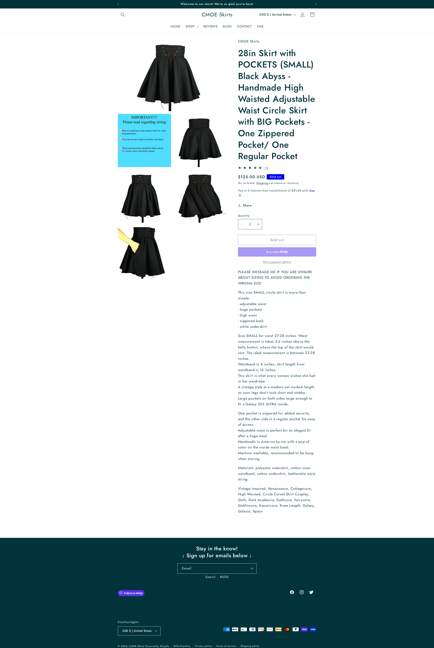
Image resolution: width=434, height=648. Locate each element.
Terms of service (226, 645)
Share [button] (247, 205)
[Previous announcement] (118, 4)
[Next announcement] (316, 4)
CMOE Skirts (136, 646)
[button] (122, 14)
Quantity (244, 216)
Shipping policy (250, 645)
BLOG (224, 577)
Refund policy (182, 645)
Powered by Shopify (157, 646)
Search (210, 577)
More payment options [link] (277, 262)
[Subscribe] (252, 568)
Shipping (262, 183)
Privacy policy (203, 645)
